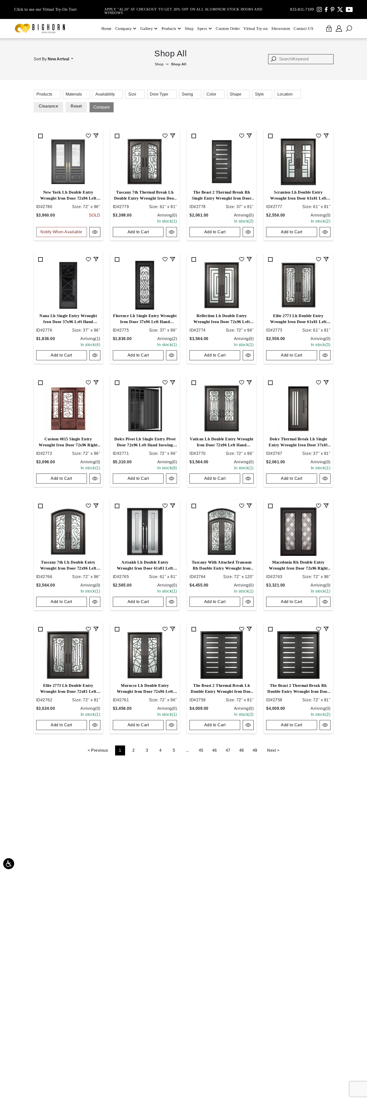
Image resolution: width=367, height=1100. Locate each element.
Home (106, 28)
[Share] (95, 135)
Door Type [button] (159, 94)
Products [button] (44, 94)
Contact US (303, 28)
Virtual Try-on (255, 28)
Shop (189, 28)
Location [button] (285, 94)
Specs (202, 28)
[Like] (88, 135)
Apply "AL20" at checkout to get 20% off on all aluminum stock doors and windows (183, 9)
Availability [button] (105, 94)
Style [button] (259, 94)
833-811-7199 (302, 9)
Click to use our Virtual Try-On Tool (45, 9)
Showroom (280, 28)
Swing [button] (187, 94)
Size (132, 94)
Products (169, 28)
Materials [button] (74, 94)
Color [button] (211, 94)
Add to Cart (138, 232)
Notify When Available (61, 232)
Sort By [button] (51, 59)
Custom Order (228, 28)
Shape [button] (235, 94)
